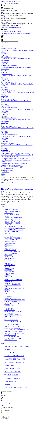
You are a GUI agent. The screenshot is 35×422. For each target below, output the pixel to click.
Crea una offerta (5, 158)
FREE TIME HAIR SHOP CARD (11, 119)
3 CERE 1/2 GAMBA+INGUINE (11, 58)
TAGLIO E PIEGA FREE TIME (11, 92)
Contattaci (4, 163)
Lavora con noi (11, 163)
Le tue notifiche (9, 160)
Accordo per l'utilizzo (14, 165)
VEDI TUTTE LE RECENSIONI (11, 27)
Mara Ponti (4, 17)
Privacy (18, 163)
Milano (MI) (4, 53)
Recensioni (27, 33)
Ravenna (7, 168)
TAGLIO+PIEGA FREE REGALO (11, 136)
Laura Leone (4, 22)
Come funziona (5, 153)
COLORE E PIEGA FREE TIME (11, 50)
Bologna (3, 167)
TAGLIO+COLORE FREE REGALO (12, 109)
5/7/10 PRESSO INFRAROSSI (10, 84)
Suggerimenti (18, 160)
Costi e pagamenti (24, 155)
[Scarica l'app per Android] (7, 170)
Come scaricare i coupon (17, 158)
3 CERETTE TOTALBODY (9, 75)
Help (30, 155)
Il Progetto (15, 156)
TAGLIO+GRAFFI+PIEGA (9, 101)
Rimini (12, 168)
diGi (2, 12)
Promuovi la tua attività (12, 155)
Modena (12, 167)
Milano (8, 167)
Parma (17, 167)
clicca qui (11, 199)
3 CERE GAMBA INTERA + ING (11, 67)
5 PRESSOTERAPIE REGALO (10, 128)
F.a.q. (6, 165)
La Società (8, 161)
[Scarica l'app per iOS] (5, 172)
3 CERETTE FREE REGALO (10, 145)
